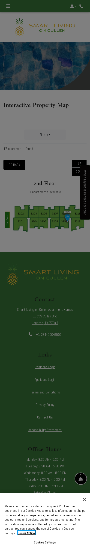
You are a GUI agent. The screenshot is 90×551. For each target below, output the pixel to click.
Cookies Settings (45, 542)
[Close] (84, 499)
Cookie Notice (26, 533)
